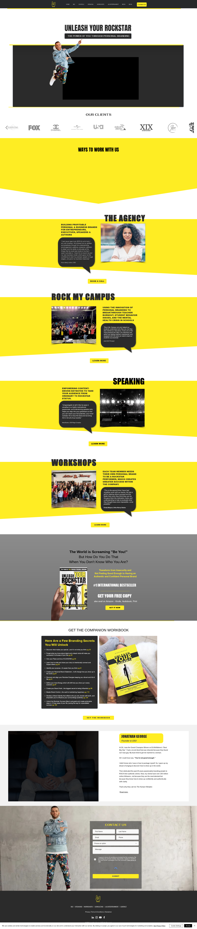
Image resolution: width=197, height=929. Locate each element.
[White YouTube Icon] (100, 917)
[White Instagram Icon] (96, 917)
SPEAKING (78, 906)
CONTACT (123, 906)
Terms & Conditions (97, 912)
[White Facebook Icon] (104, 917)
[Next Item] (190, 128)
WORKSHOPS (88, 906)
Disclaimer (108, 912)
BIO (72, 906)
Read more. (124, 792)
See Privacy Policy (159, 926)
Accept (188, 926)
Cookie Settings (176, 926)
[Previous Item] (6, 128)
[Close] (194, 925)
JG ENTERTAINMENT (112, 906)
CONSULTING (99, 906)
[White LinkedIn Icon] (92, 917)
